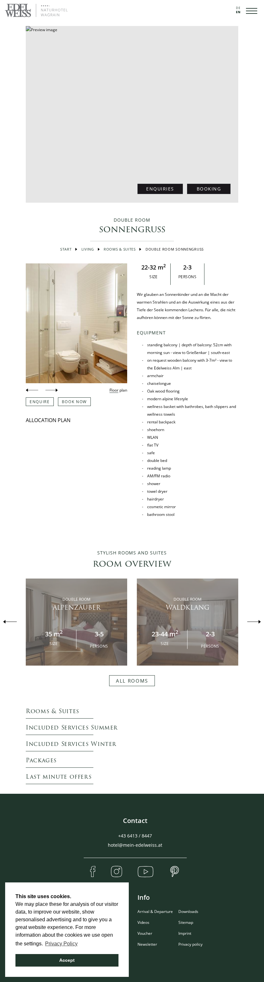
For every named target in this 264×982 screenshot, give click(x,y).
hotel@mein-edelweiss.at (135, 845)
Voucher (144, 933)
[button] (32, 390)
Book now (74, 401)
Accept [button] (67, 960)
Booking (209, 189)
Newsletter (147, 944)
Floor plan (118, 390)
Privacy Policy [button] (61, 943)
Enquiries (160, 189)
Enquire (40, 401)
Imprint (184, 933)
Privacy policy (190, 944)
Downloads (188, 911)
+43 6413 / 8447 (135, 836)
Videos (143, 922)
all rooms (132, 680)
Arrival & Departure (155, 911)
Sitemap (185, 922)
